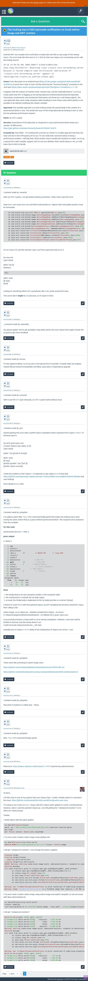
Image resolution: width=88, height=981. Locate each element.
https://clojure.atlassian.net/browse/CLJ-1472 (31, 766)
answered (6, 187)
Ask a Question (40, 21)
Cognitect (60, 979)
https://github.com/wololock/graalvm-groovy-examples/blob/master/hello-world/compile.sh (40, 672)
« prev (11, 974)
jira (12, 157)
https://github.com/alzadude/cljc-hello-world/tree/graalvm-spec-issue (40, 800)
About (35, 2)
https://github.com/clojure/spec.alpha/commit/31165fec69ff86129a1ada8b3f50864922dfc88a (41, 476)
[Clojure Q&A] (10, 11)
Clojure (19, 47)
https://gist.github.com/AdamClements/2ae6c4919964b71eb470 (29, 128)
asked (5, 47)
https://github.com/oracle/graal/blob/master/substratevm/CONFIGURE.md (33, 667)
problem (6, 157)
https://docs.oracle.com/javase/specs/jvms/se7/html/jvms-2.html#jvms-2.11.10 (44, 87)
